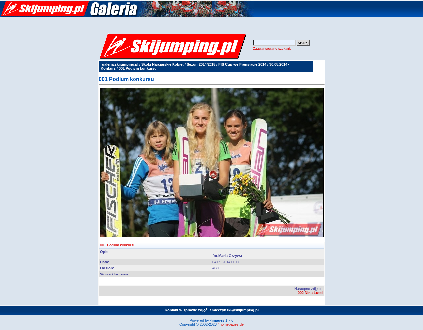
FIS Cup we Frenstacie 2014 (242, 64)
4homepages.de (231, 324)
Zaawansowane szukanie (272, 48)
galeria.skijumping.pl (120, 64)
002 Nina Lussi (310, 293)
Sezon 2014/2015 (201, 64)
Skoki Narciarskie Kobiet (162, 64)
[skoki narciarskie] (127, 16)
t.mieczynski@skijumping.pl (234, 310)
